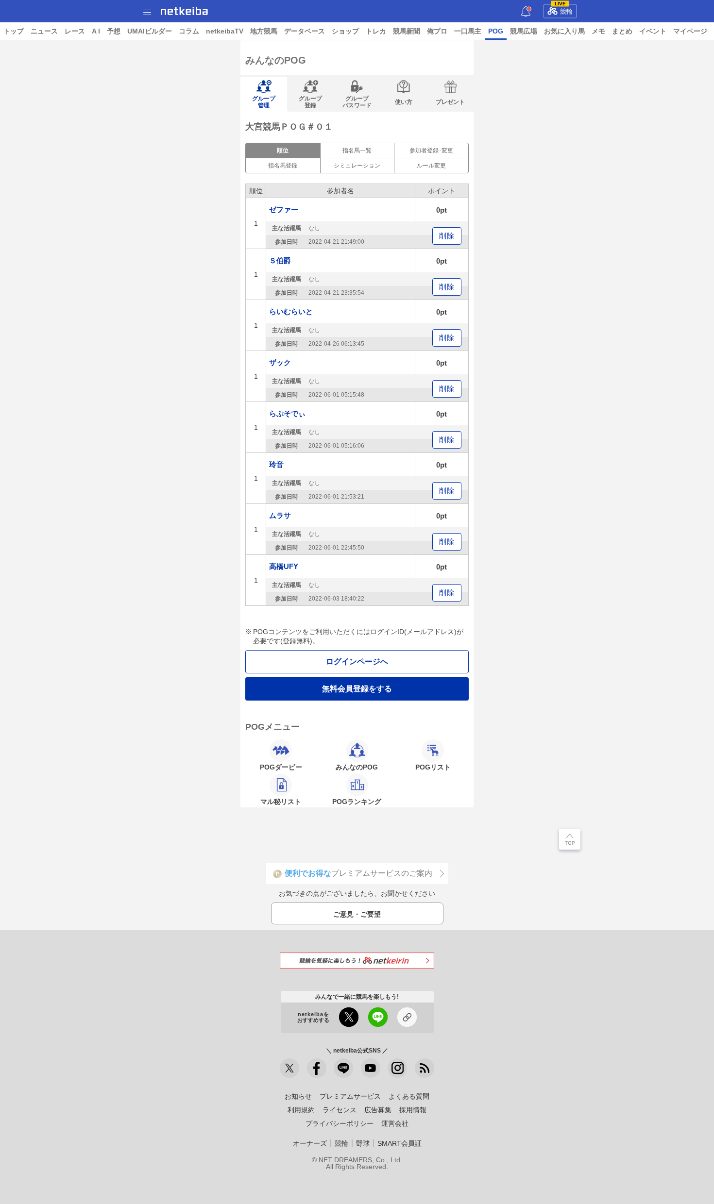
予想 (113, 31)
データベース (304, 31)
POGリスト (433, 767)
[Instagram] (397, 1068)
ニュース (44, 31)
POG (495, 31)
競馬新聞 (406, 31)
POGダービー (281, 767)
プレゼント (450, 102)
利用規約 (301, 1110)
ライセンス (340, 1110)
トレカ (376, 31)
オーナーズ (310, 1143)
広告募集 (377, 1110)
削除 (447, 236)
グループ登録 (310, 102)
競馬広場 (523, 31)
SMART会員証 (399, 1143)
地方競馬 (263, 31)
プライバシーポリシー (340, 1123)
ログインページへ (357, 661)
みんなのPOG (357, 767)
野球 (363, 1143)
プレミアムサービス (350, 1096)
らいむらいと (291, 311)
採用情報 (412, 1110)
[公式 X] (289, 1068)
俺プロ (437, 31)
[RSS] (424, 1068)
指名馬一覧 (357, 150)
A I (96, 31)
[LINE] (343, 1068)
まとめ (622, 31)
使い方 (403, 102)
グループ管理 (263, 102)
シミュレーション (357, 165)
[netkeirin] (357, 961)
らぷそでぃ (287, 413)
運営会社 (394, 1123)
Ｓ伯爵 (280, 260)
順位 (283, 150)
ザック (280, 362)
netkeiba (184, 11)
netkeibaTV (224, 31)
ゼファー (283, 209)
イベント (652, 31)
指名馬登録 (282, 165)
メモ (598, 31)
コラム (189, 31)
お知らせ (298, 1096)
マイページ (690, 31)
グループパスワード (357, 102)
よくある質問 (409, 1096)
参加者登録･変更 (431, 150)
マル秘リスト (280, 801)
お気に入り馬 (564, 31)
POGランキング (356, 801)
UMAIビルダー (149, 31)
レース (75, 31)
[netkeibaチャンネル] (370, 1068)
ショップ (345, 31)
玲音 (276, 464)
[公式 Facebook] (316, 1068)
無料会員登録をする (357, 689)
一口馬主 (467, 31)
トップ (13, 31)
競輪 (564, 9)
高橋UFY (283, 566)
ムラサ (280, 515)
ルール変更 (431, 165)
